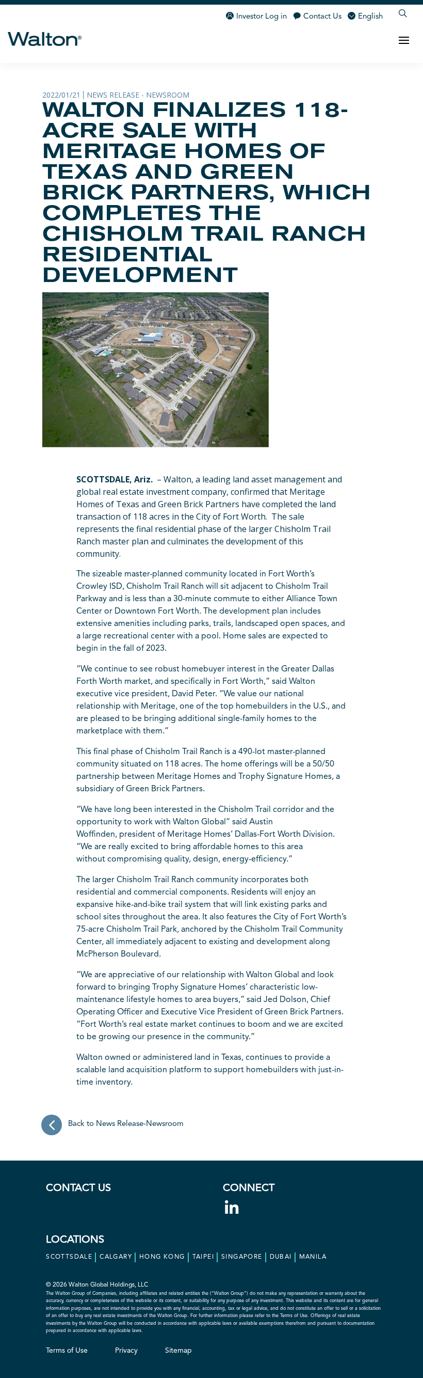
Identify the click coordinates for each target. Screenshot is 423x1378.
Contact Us (322, 17)
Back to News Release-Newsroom (126, 1124)
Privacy (126, 1350)
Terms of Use (67, 1350)
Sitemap (178, 1350)
